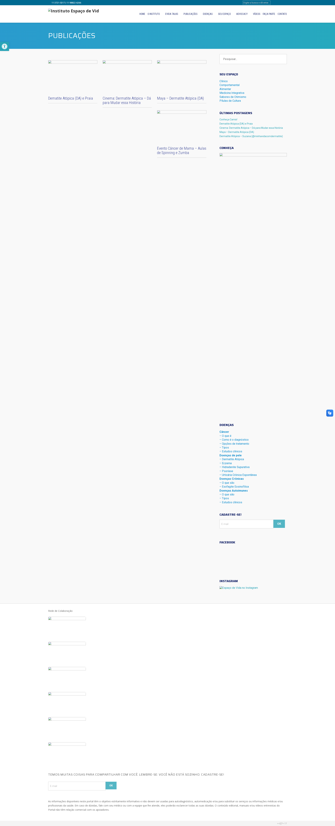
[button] (4, 46)
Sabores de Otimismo (232, 97)
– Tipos (224, 447)
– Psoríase (226, 471)
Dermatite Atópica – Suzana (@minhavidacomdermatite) (251, 136)
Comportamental (229, 85)
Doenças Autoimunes (233, 490)
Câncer (224, 431)
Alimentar (225, 89)
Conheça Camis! (228, 119)
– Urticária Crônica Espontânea (238, 475)
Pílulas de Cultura (230, 100)
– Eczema (225, 463)
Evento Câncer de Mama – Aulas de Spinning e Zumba (181, 150)
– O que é (225, 436)
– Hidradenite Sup (234, 467)
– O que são (226, 482)
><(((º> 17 (282, 823)
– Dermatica (231, 459)
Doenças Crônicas (231, 478)
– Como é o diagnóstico (234, 439)
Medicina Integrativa (231, 93)
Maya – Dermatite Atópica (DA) (180, 98)
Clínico (223, 81)
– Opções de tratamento (234, 443)
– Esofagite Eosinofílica (234, 486)
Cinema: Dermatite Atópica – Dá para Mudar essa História (127, 100)
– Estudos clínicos (230, 451)
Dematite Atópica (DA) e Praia (70, 98)
